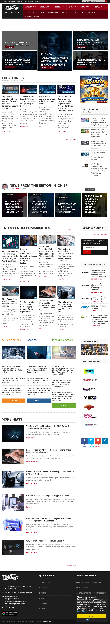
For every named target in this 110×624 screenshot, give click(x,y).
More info (81, 611)
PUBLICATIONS (45, 588)
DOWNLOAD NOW (97, 279)
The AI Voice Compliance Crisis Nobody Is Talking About (47, 100)
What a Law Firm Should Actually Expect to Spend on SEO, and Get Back (64, 307)
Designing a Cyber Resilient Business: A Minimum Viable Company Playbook (99, 274)
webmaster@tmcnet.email (15, 604)
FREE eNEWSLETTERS (31, 16)
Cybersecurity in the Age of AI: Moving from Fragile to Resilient (98, 287)
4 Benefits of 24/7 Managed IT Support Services (47, 495)
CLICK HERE (14, 188)
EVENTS (43, 593)
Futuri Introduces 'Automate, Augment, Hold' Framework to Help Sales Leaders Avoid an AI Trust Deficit (13, 391)
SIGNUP (20, 1)
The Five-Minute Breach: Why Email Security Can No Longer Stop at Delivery (28, 101)
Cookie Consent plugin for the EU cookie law (91, 620)
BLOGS (42, 609)
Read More (5, 131)
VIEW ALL (13, 401)
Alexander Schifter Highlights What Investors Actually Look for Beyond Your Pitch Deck (10, 256)
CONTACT (7, 1)
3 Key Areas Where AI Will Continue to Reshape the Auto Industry (10, 302)
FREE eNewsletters (85, 588)
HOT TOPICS (29, 12)
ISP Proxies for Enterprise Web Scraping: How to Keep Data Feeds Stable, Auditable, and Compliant (46, 253)
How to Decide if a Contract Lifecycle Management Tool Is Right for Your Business (49, 519)
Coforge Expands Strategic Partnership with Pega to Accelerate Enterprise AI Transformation (61, 383)
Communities (45, 582)
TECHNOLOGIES (45, 603)
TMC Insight (78, 12)
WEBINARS (38, 1)
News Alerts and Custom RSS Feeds (92, 593)
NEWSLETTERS (29, 1)
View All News (71, 140)
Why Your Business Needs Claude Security (45, 541)
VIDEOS (40, 12)
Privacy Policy (47, 621)
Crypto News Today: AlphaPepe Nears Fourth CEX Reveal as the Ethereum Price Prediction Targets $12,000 (38, 369)
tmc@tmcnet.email (12, 599)
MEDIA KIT (91, 12)
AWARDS (43, 598)
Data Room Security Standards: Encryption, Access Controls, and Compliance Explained (28, 256)
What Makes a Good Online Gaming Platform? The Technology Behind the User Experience (65, 255)
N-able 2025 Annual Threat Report (98, 298)
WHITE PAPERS (52, 12)
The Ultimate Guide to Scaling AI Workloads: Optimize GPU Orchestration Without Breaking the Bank (99, 319)
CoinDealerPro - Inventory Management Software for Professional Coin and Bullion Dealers (12, 369)
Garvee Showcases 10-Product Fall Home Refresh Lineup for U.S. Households (38, 380)
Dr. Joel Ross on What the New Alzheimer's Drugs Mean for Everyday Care (47, 305)
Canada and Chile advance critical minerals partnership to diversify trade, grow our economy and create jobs (39, 391)
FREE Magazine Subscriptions (89, 582)
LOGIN (14, 1)
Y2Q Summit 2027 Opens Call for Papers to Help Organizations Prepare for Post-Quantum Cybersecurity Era (65, 103)
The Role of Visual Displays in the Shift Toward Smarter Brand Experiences (28, 307)
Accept (92, 616)
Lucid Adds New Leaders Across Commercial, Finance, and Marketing (13, 380)
